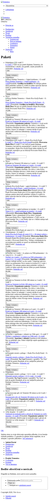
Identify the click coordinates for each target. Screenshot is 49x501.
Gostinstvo (14, 43)
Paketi (12, 47)
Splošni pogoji (10, 496)
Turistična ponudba (12, 37)
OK (2, 431)
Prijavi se (11, 483)
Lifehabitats (9, 10)
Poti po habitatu (15, 41)
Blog (12, 51)
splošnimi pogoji (25, 485)
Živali (7, 33)
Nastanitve (14, 45)
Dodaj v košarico (11, 75)
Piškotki (8, 498)
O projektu (9, 460)
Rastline (8, 35)
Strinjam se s (20, 485)
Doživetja (8, 49)
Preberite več (18, 69)
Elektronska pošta (13, 480)
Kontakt (8, 462)
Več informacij (27, 438)
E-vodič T (9, 65)
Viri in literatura (11, 464)
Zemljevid (9, 31)
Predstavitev (9, 29)
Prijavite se (9, 25)
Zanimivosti (14, 39)
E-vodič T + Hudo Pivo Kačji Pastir (18, 142)
